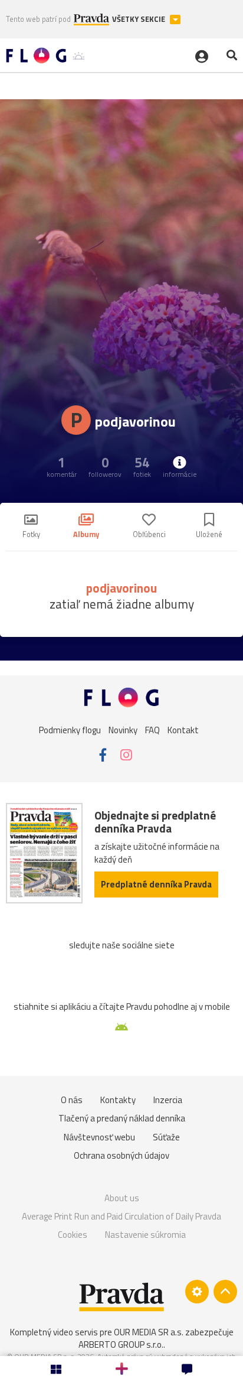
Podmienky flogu (70, 730)
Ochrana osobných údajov (121, 1155)
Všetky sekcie (139, 19)
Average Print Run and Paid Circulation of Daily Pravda (121, 1216)
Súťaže (166, 1137)
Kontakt (183, 730)
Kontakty (118, 1100)
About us (121, 1198)
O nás (72, 1100)
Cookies (72, 1234)
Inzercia (167, 1100)
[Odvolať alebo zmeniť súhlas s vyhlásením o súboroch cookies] (197, 1291)
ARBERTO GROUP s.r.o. (120, 1344)
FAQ (152, 730)
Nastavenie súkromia (145, 1234)
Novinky (123, 730)
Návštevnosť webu (99, 1137)
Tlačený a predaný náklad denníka (121, 1118)
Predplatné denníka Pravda (156, 884)
